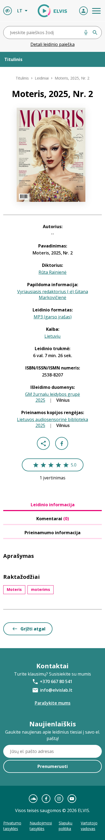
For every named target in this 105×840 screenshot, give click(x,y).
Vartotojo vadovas (89, 825)
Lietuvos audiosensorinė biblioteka (52, 419)
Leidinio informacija (53, 505)
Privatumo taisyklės (12, 825)
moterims (40, 589)
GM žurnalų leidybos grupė (52, 394)
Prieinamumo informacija (52, 533)
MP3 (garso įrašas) (53, 317)
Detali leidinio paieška (52, 44)
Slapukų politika (65, 825)
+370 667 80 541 (56, 681)
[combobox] (52, 32)
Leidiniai (42, 78)
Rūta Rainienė (52, 272)
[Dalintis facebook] (61, 443)
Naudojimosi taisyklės (41, 825)
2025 (40, 400)
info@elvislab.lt (56, 690)
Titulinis (22, 78)
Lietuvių (52, 336)
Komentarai (52, 519)
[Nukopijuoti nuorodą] (43, 443)
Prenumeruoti (52, 766)
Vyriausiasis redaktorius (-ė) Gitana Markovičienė (52, 294)
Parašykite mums (53, 703)
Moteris (14, 589)
